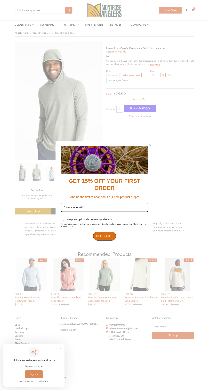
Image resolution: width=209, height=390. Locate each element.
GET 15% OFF (104, 236)
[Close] (149, 145)
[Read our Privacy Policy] (146, 224)
